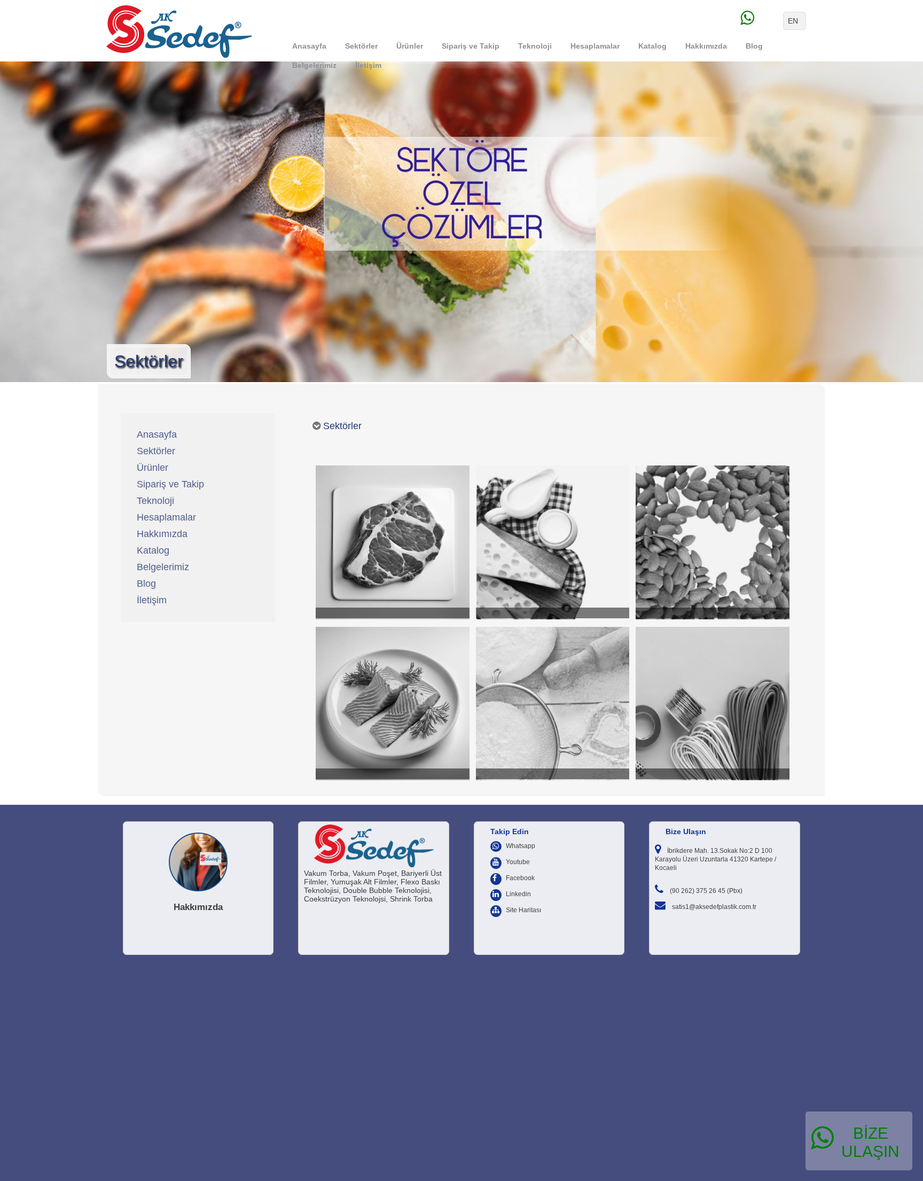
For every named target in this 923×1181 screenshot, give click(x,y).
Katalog (652, 46)
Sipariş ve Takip (470, 46)
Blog (754, 46)
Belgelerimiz (314, 65)
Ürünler (409, 46)
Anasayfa (309, 46)
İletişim (368, 65)
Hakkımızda (706, 46)
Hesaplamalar (595, 46)
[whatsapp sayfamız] (760, 21)
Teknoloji (535, 46)
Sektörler (361, 46)
